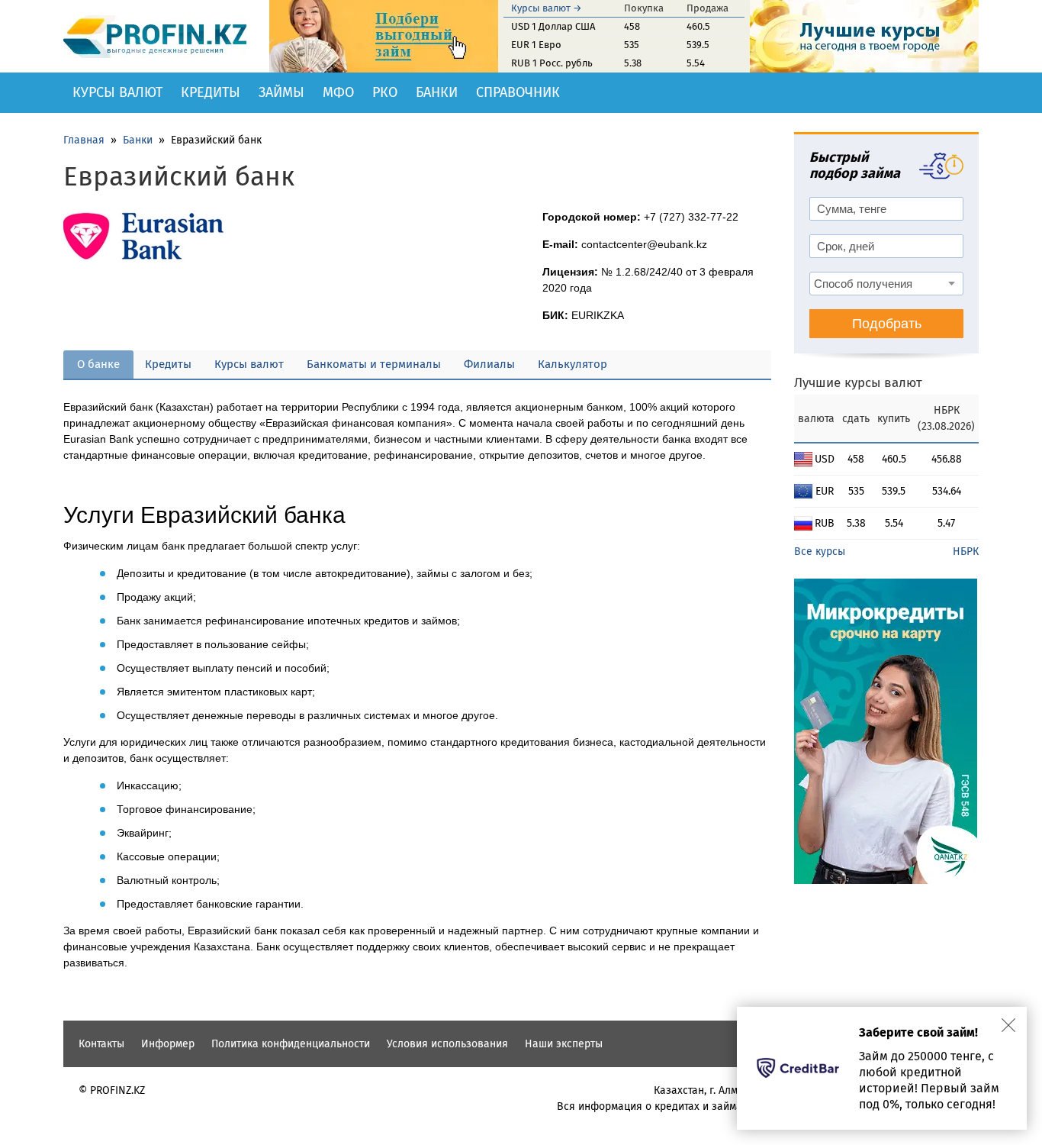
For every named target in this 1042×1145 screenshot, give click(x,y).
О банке (98, 364)
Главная (84, 140)
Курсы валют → (546, 8)
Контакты (101, 1043)
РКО (384, 92)
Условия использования (447, 1043)
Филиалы (489, 364)
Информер (168, 1043)
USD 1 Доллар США (553, 26)
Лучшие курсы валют (858, 383)
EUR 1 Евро (536, 44)
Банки (437, 92)
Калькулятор (572, 364)
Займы (281, 92)
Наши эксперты (564, 1043)
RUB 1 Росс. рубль (552, 63)
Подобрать (886, 323)
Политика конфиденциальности (290, 1043)
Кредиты (210, 92)
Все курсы (819, 551)
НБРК (966, 551)
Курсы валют (117, 92)
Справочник (518, 92)
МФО (338, 92)
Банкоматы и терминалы (374, 364)
